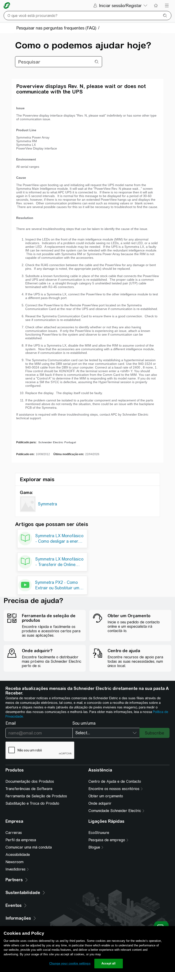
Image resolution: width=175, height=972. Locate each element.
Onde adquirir (99, 803)
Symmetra (47, 504)
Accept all (108, 963)
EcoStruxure (98, 832)
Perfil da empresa (20, 840)
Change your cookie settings (69, 963)
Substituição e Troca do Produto (32, 803)
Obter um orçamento (105, 796)
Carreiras (13, 832)
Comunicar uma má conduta (28, 847)
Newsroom (14, 862)
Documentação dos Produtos (29, 781)
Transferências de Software (28, 789)
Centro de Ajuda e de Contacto (114, 781)
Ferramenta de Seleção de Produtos (36, 796)
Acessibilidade (17, 854)
